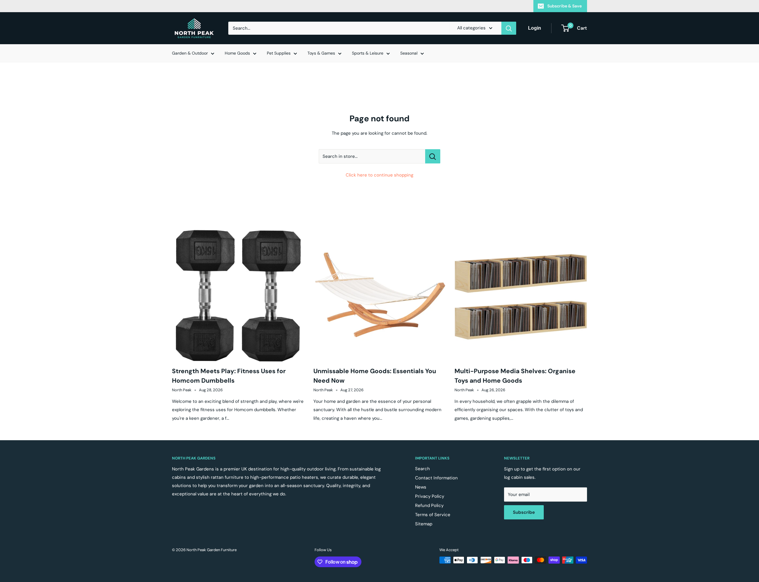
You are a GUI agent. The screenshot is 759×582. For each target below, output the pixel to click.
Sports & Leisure (367, 53)
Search (422, 469)
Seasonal (408, 53)
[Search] (508, 28)
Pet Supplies (279, 53)
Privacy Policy (429, 496)
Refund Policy (429, 505)
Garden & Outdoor (190, 53)
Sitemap (423, 524)
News (420, 487)
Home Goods (237, 53)
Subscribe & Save (564, 6)
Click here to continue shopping (379, 175)
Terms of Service (432, 515)
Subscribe (524, 512)
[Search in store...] (432, 156)
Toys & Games (321, 53)
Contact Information (436, 478)
